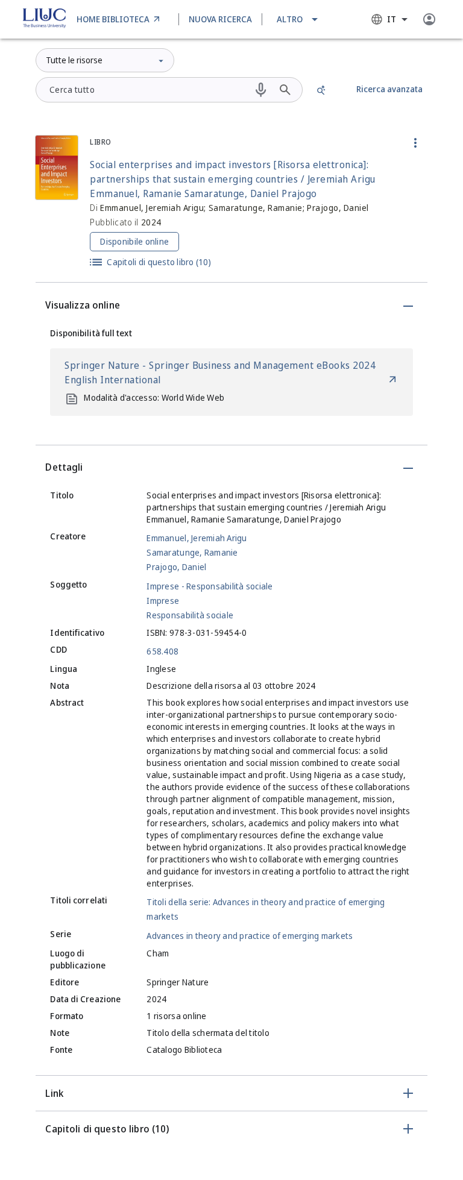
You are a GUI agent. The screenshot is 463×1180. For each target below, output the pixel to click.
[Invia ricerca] (285, 90)
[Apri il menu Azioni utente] (429, 19)
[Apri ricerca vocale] (261, 90)
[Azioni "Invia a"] (415, 143)
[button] (298, 19)
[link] (120, 19)
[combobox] (389, 19)
